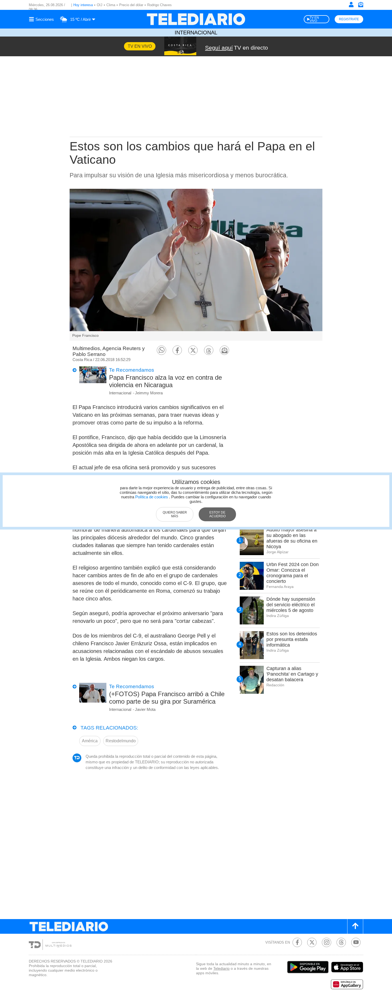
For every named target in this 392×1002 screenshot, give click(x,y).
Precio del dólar (131, 5)
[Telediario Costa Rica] (196, 19)
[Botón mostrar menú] (42, 19)
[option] (196, 265)
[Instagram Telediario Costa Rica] (326, 942)
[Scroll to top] (355, 926)
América (90, 741)
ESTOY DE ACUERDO (217, 514)
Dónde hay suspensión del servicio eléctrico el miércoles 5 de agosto (290, 604)
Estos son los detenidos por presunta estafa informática (291, 639)
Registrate (349, 19)
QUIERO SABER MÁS (175, 514)
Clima (110, 5)
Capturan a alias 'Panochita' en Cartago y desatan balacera (292, 674)
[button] (161, 350)
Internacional (196, 32)
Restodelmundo (121, 741)
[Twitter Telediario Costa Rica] (312, 942)
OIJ (99, 5)
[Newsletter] (360, 5)
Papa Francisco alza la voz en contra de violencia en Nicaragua (165, 381)
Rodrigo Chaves (159, 5)
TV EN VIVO (314, 19)
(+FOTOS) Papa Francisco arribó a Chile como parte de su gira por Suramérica (167, 697)
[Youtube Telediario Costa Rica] (356, 942)
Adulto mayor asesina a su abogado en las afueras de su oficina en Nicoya (291, 538)
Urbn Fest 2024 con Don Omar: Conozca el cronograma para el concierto (292, 573)
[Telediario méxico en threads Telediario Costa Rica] (341, 942)
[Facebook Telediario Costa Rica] (297, 942)
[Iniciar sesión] (351, 4)
